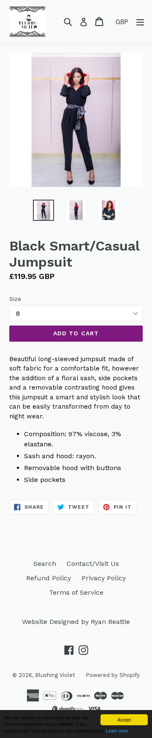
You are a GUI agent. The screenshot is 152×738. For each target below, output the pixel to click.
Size (15, 298)
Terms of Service (76, 592)
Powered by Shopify (113, 675)
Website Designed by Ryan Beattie (76, 622)
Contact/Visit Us (93, 564)
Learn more (117, 730)
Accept (124, 719)
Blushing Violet (55, 675)
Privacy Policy (103, 578)
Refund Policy (48, 578)
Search (44, 564)
